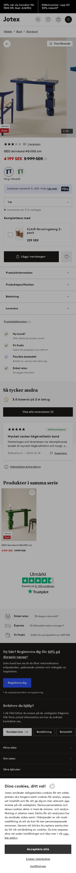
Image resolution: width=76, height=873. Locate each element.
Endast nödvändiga (38, 859)
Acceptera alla (38, 849)
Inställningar (38, 866)
